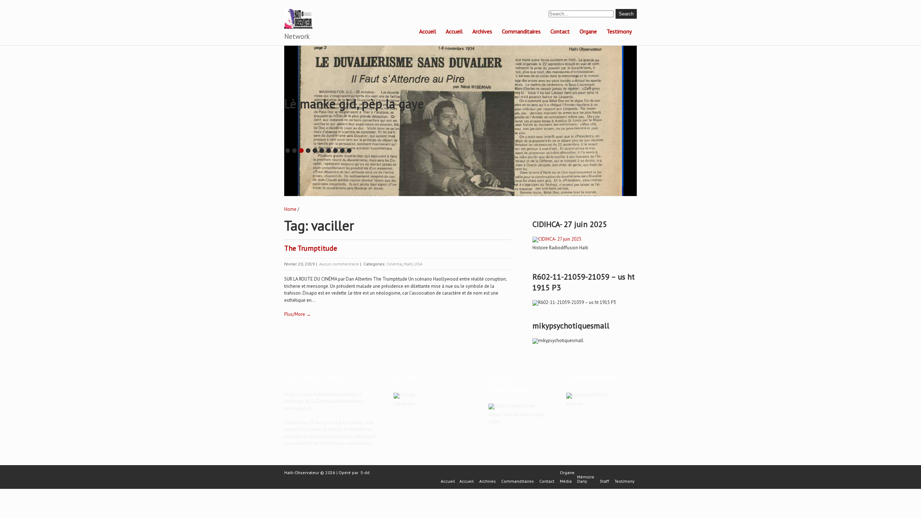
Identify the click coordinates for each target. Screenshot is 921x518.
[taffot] (556, 239)
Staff (604, 481)
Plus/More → (297, 314)
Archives (482, 31)
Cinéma (394, 264)
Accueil (427, 31)
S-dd (364, 472)
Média (566, 481)
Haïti (408, 264)
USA (418, 264)
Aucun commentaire (339, 264)
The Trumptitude (310, 248)
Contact (560, 31)
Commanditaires (521, 31)
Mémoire (585, 477)
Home (290, 209)
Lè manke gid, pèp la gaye (354, 103)
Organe (588, 31)
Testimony (619, 31)
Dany (582, 481)
